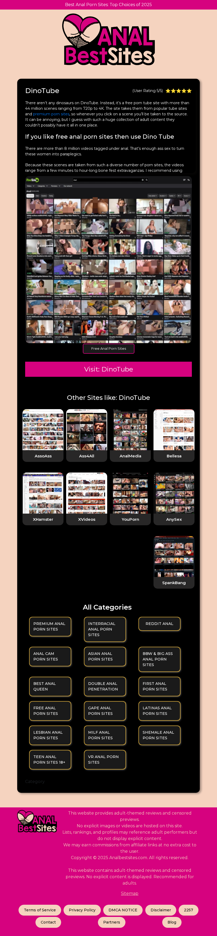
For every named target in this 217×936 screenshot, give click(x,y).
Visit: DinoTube (108, 369)
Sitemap (129, 893)
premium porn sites (50, 114)
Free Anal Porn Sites (108, 348)
